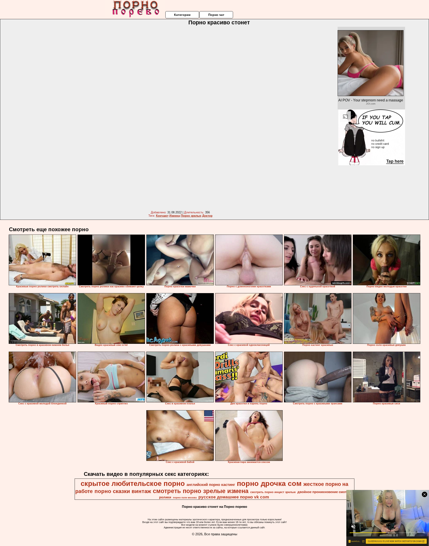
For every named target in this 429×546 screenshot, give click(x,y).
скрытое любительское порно (133, 483)
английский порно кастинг (211, 484)
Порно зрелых (191, 215)
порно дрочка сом (269, 483)
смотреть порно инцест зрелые (273, 492)
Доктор (207, 215)
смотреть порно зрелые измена (200, 491)
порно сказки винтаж (123, 491)
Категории (182, 15)
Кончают (162, 215)
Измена (174, 215)
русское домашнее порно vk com (233, 497)
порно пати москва (185, 497)
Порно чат (216, 15)
